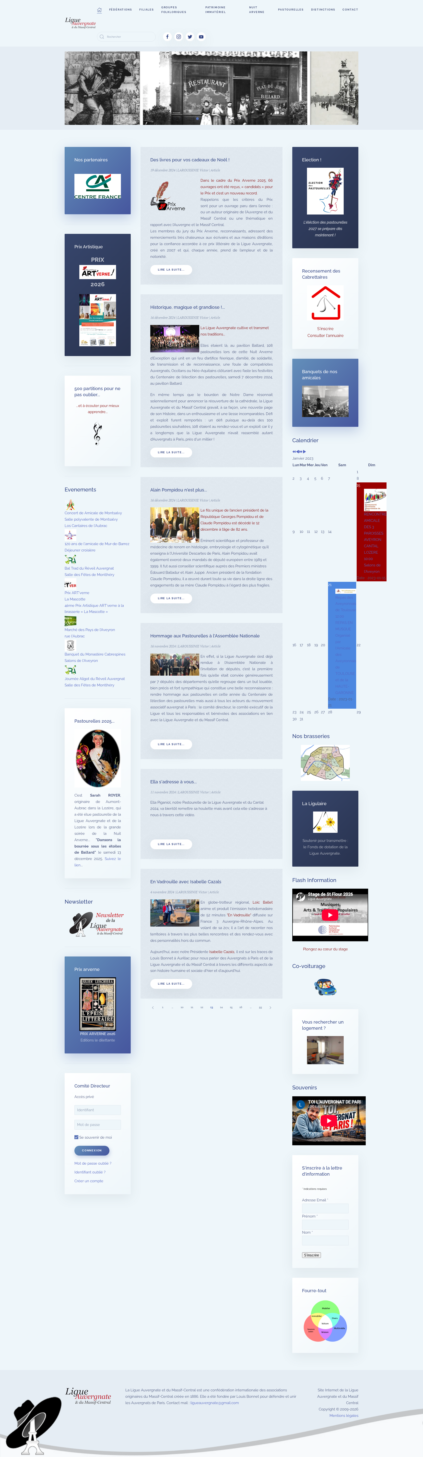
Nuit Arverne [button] (257, 10)
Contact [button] (350, 9)
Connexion (92, 1150)
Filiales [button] (146, 9)
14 (221, 1007)
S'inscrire (325, 328)
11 (192, 1007)
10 (182, 1007)
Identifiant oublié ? (90, 1172)
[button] (99, 10)
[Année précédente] (294, 452)
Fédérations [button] (120, 9)
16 (240, 1007)
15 (231, 1007)
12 (201, 1007)
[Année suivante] (301, 452)
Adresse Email (315, 1200)
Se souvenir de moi (95, 1137)
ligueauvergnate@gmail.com (214, 1403)
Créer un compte (88, 1181)
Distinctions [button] (323, 9)
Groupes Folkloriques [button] (174, 10)
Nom (307, 1232)
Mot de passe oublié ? (92, 1163)
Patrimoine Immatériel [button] (215, 10)
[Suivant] (270, 1007)
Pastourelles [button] (291, 9)
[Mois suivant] (304, 452)
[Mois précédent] (297, 452)
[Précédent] (152, 1007)
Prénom (310, 1216)
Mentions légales (343, 1415)
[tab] (175, 118)
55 (260, 1007)
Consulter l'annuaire (325, 335)
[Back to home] (81, 23)
